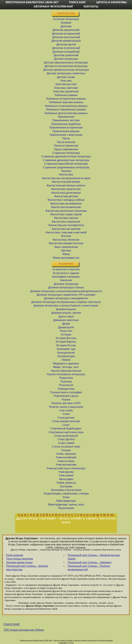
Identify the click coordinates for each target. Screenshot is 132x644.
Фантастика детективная (66, 192)
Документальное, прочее (66, 312)
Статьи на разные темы (66, 446)
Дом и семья (66, 316)
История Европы (66, 341)
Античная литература (66, 19)
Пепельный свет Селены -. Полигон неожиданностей (89, 568)
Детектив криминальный (66, 40)
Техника (66, 450)
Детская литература (66, 58)
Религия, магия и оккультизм (66, 407)
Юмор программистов (66, 257)
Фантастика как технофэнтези (66, 225)
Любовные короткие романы (66, 102)
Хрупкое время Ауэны (19, 562)
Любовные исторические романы (66, 98)
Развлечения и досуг (66, 396)
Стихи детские (66, 417)
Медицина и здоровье (66, 363)
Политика (66, 381)
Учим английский (66, 457)
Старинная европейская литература (66, 163)
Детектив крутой (66, 44)
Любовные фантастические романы (66, 113)
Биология (66, 280)
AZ (112, 514)
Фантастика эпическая (66, 239)
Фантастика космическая (66, 207)
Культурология (66, 352)
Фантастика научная (66, 218)
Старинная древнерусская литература (66, 160)
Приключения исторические (66, 127)
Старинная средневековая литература (66, 167)
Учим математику (66, 464)
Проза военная (66, 142)
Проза (66, 138)
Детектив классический (66, 37)
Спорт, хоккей (66, 443)
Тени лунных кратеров (19, 558)
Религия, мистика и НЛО (66, 403)
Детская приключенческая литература (66, 69)
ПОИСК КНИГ (12, 624)
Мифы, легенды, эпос (66, 367)
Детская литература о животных (66, 73)
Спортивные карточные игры (66, 432)
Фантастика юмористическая (66, 243)
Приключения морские (66, 131)
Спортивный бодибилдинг (66, 428)
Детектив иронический (66, 30)
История (66, 334)
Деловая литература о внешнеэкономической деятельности (66, 291)
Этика (66, 497)
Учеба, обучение (66, 453)
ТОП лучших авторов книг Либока (24, 630)
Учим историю (66, 461)
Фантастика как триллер (66, 229)
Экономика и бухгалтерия (66, 490)
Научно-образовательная (66, 370)
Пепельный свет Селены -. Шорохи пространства (27, 568)
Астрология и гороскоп (66, 269)
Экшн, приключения (66, 247)
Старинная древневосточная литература (66, 156)
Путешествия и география (66, 392)
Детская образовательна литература (66, 62)
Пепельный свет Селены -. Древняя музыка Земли (94, 557)
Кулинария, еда (66, 349)
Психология (66, 385)
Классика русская (66, 84)
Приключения (66, 116)
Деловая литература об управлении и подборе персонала (66, 302)
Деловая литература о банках (66, 287)
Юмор (66, 254)
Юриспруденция (66, 500)
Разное (66, 399)
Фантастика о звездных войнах (66, 199)
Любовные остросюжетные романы (66, 106)
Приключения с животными (66, 134)
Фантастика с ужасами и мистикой (66, 232)
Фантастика (66, 174)
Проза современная (66, 149)
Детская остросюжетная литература (66, 66)
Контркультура (66, 356)
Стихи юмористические (66, 421)
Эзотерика (66, 486)
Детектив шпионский (66, 55)
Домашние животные (66, 320)
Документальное (66, 309)
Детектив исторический (66, 33)
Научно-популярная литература (66, 374)
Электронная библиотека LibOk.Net (32, 2)
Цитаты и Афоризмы (111, 2)
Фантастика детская (66, 196)
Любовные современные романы (66, 109)
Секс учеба (66, 410)
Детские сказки (66, 77)
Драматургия (66, 327)
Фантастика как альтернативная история (66, 178)
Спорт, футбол (66, 439)
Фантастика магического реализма (66, 210)
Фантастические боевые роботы (66, 185)
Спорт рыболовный (66, 435)
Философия (66, 479)
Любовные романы (66, 95)
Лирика (66, 359)
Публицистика (66, 388)
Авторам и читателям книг (53, 6)
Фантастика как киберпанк (66, 203)
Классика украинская (66, 91)
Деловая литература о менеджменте (66, 298)
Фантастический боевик (66, 181)
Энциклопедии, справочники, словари (66, 493)
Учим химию (66, 475)
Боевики (66, 22)
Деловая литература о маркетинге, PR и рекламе (66, 294)
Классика (66, 80)
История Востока (66, 338)
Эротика (66, 250)
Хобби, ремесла (66, 482)
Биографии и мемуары (66, 276)
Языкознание (66, 508)
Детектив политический (66, 48)
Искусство (66, 331)
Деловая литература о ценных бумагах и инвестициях (66, 305)
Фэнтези (66, 236)
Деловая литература (66, 284)
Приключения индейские (66, 124)
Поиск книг (77, 2)
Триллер (66, 171)
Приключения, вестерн (66, 120)
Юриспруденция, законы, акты (66, 504)
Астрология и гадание (66, 273)
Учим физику (66, 472)
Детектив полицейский (66, 51)
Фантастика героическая (66, 189)
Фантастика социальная (66, 221)
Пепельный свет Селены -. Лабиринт (90, 562)
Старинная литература (66, 153)
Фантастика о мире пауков (66, 214)
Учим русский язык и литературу (66, 468)
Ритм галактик (14, 555)
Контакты (91, 6)
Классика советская (66, 87)
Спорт (66, 425)
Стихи (66, 414)
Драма (66, 323)
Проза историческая (66, 145)
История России (66, 345)
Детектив (66, 26)
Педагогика (66, 377)
